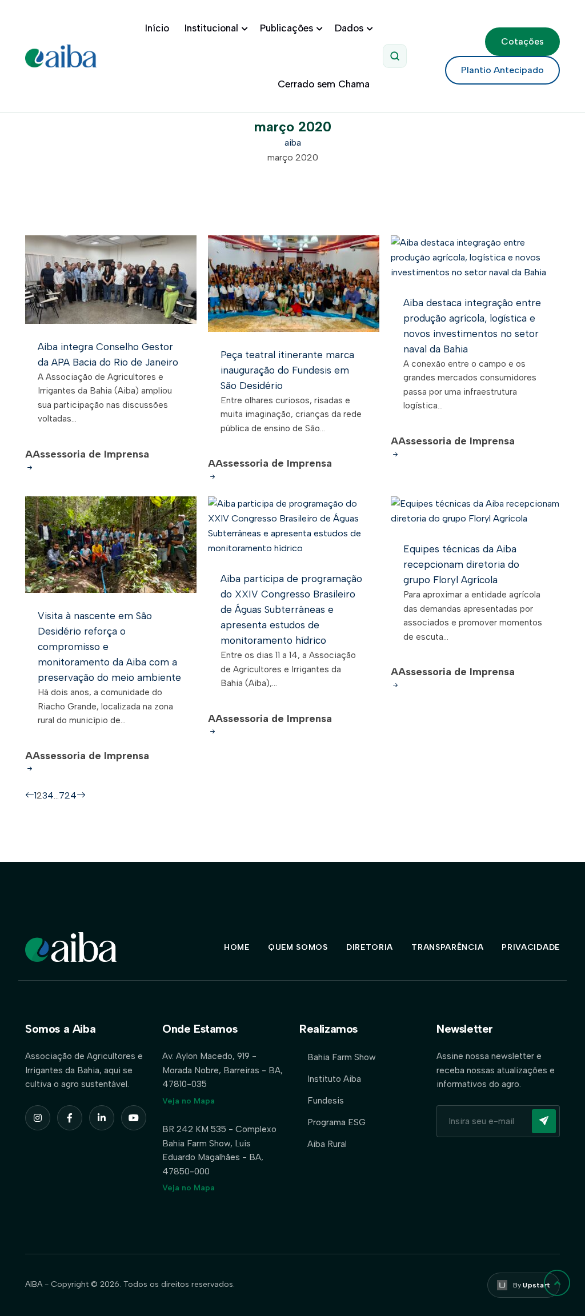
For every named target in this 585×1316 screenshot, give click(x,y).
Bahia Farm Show (341, 1057)
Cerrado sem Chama (324, 84)
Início (157, 28)
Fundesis (325, 1100)
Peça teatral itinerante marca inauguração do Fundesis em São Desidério (287, 370)
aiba (293, 142)
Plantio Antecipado (502, 70)
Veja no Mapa (188, 1101)
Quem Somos (298, 947)
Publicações (286, 28)
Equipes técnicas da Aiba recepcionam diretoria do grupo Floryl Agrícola (461, 564)
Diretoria (369, 947)
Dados (349, 28)
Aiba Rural (327, 1143)
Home (237, 947)
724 (68, 795)
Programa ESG (336, 1122)
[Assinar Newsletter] (544, 1121)
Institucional (211, 28)
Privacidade (531, 947)
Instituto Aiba (334, 1078)
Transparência (447, 947)
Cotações (522, 41)
